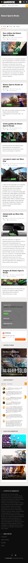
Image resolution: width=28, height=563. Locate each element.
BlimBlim (6, 89)
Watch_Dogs (17, 204)
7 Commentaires (12, 129)
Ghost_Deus (7, 37)
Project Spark (10, 200)
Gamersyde (9, 558)
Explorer (3, 542)
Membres (3, 384)
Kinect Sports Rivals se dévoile (13, 86)
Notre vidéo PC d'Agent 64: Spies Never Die (12, 473)
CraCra (7, 414)
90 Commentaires (13, 220)
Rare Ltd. (6, 325)
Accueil (4, 5)
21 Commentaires (13, 39)
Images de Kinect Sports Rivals (13, 272)
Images (18, 26)
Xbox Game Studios (8, 320)
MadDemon (8, 402)
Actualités (4, 536)
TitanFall (18, 202)
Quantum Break (6, 205)
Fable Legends (14, 193)
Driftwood (6, 218)
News (4, 26)
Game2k (6, 128)
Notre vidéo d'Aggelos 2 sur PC (12, 442)
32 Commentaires (13, 165)
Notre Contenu (5, 539)
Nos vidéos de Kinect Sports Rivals (12, 34)
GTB (7, 391)
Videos (11, 26)
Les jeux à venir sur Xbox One (13, 160)
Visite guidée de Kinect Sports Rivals (12, 125)
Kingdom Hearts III (7, 197)
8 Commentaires (12, 276)
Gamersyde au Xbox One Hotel (13, 215)
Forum (2, 545)
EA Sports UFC (6, 193)
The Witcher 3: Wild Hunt (8, 202)
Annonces (9, 384)
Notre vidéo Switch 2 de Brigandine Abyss (13, 457)
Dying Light (22, 191)
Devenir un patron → (20, 339)
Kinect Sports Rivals (7, 62)
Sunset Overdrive (19, 200)
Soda (7, 388)
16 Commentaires (13, 90)
